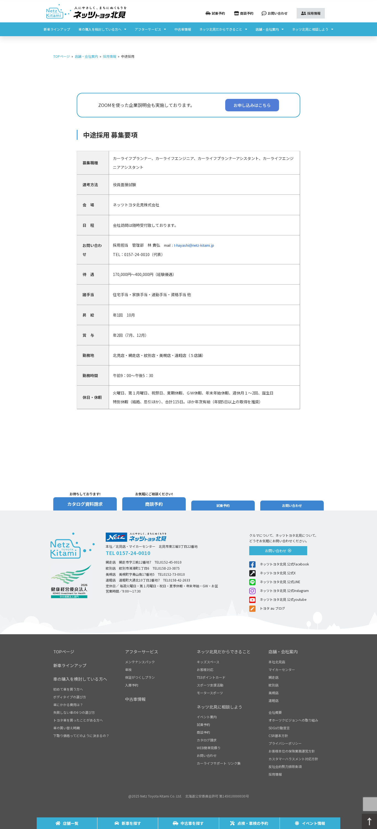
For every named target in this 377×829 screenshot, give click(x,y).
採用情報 (109, 56)
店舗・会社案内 (267, 29)
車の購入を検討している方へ (99, 29)
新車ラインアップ (57, 29)
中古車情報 (182, 29)
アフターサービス (148, 29)
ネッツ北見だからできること (220, 29)
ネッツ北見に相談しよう (310, 29)
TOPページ (61, 56)
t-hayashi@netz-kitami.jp (194, 245)
